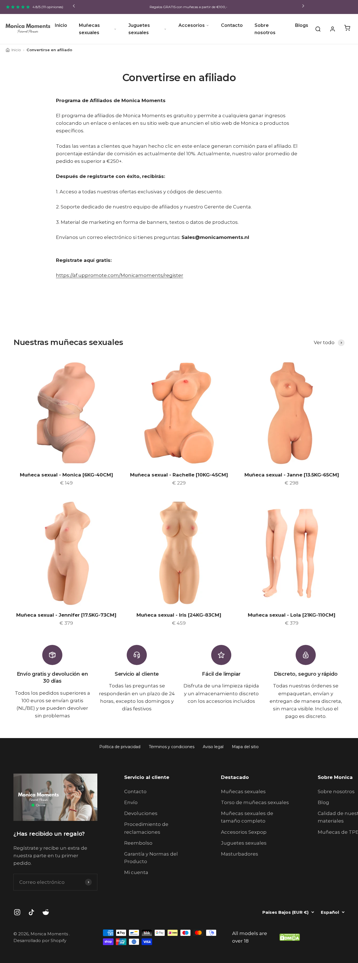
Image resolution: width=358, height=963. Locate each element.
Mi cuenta (136, 872)
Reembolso (138, 843)
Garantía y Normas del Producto (151, 857)
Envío (131, 802)
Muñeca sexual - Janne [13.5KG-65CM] (291, 475)
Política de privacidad (119, 746)
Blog (323, 802)
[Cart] (347, 29)
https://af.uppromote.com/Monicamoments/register (119, 275)
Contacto (232, 25)
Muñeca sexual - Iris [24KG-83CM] (178, 615)
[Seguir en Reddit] (46, 912)
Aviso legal (213, 746)
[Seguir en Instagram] (17, 912)
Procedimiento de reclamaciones (146, 828)
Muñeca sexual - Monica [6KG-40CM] (66, 475)
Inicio (61, 25)
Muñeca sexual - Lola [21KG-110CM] (291, 615)
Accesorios (191, 25)
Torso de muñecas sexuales (255, 802)
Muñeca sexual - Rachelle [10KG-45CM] (179, 475)
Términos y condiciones (171, 746)
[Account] (332, 29)
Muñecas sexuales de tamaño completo (247, 817)
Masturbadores (239, 854)
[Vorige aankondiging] (74, 7)
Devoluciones (140, 813)
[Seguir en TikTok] (31, 912)
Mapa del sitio (245, 746)
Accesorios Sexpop (244, 832)
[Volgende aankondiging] (303, 7)
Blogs (301, 25)
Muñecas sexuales (89, 29)
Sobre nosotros (265, 29)
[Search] (318, 29)
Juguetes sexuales (139, 29)
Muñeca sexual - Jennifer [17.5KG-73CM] (66, 615)
